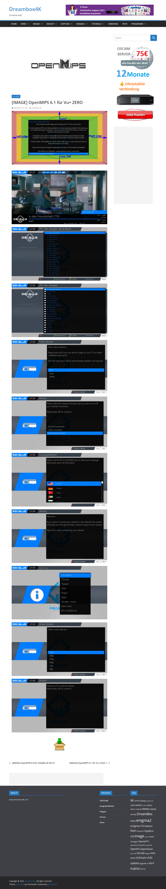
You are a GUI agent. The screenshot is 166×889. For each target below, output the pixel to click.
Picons (103, 817)
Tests (124, 24)
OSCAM (140, 853)
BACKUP (50, 24)
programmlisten (107, 806)
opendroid (134, 845)
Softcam (141, 857)
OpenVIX (133, 853)
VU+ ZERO (16, 96)
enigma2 (143, 820)
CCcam (143, 805)
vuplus (135, 868)
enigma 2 (136, 826)
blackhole (149, 801)
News (23, 24)
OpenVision (147, 849)
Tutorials (96, 24)
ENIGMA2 (80, 24)
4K (132, 800)
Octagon (134, 841)
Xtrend (143, 869)
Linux (146, 837)
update (134, 863)
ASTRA (136, 801)
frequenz (140, 831)
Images (36, 24)
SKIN (152, 853)
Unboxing (113, 24)
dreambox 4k (36, 108)
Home (14, 24)
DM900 (145, 809)
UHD (149, 857)
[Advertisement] (133, 165)
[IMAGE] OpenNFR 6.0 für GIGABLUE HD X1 (33, 763)
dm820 (138, 809)
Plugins (103, 811)
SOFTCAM (65, 24)
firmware (147, 826)
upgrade (142, 863)
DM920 (153, 809)
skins (133, 857)
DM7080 (133, 814)
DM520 (149, 805)
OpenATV (143, 841)
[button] (27, 24)
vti (147, 863)
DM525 (133, 809)
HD (132, 836)
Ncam (151, 836)
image (139, 836)
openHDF (149, 845)
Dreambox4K (25, 9)
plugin (147, 853)
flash (133, 830)
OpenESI (142, 845)
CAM (132, 805)
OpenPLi (135, 849)
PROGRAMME (137, 24)
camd (138, 805)
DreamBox (144, 814)
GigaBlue (148, 830)
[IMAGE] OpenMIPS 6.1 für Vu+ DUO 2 (88, 763)
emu (133, 821)
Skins (102, 822)
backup (143, 800)
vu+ (151, 863)
